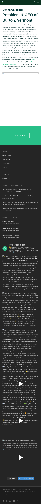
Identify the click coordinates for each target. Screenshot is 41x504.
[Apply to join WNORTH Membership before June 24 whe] (20, 457)
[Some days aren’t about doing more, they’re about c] (20, 310)
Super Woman (14, 62)
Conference (6, 163)
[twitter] (3, 501)
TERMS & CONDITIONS (24, 489)
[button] (38, 2)
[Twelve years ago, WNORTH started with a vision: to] (20, 347)
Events (4, 167)
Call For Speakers (8, 175)
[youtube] (14, 501)
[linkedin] (10, 501)
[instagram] (17, 501)
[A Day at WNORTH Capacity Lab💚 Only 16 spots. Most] (20, 421)
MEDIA (10, 489)
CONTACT (5, 489)
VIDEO (15, 489)
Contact (4, 171)
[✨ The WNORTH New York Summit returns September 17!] (20, 273)
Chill (33, 59)
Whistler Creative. (13, 496)
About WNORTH (7, 155)
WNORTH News (7, 179)
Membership (6, 159)
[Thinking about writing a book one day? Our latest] (20, 384)
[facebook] (6, 501)
